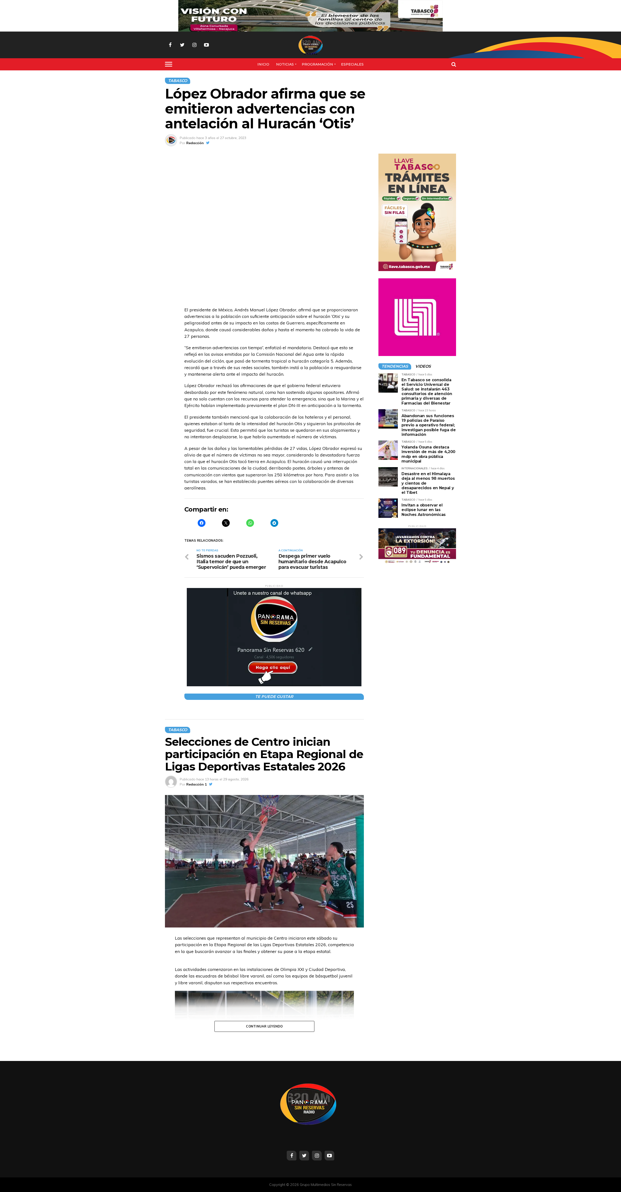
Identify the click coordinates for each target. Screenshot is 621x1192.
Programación (317, 64)
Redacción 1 (196, 784)
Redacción (195, 143)
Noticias (285, 64)
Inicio (263, 64)
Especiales (352, 64)
